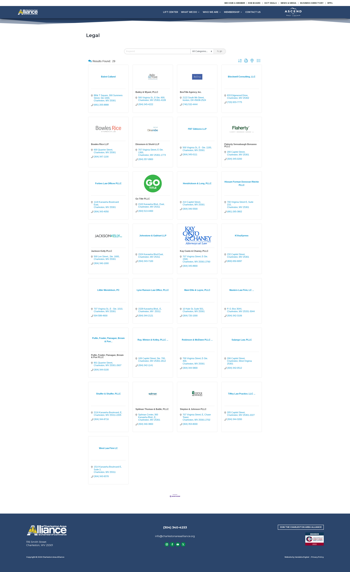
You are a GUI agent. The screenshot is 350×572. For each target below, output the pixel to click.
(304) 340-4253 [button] (175, 527)
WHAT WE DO (189, 12)
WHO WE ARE (210, 12)
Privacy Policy (317, 557)
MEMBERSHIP (232, 12)
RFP (329, 3)
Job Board (254, 3)
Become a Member (234, 3)
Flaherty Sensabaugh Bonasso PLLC (240, 145)
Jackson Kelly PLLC (101, 251)
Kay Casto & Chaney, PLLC (194, 251)
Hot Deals (270, 3)
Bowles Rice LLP (100, 144)
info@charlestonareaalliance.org (175, 536)
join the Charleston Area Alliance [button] (301, 527)
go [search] (221, 51)
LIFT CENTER (170, 12)
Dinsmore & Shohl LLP (147, 144)
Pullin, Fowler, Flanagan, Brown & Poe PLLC (107, 356)
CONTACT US (253, 12)
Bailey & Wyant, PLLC (146, 92)
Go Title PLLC (142, 199)
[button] (89, 61)
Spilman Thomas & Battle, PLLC (152, 409)
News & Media (288, 3)
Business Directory (311, 3)
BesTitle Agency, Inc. (191, 92)
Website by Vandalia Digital (297, 557)
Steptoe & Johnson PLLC (193, 409)
